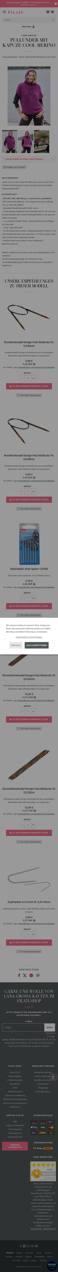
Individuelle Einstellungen (29, 637)
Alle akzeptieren (36, 645)
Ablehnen (16, 645)
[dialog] (29, 636)
